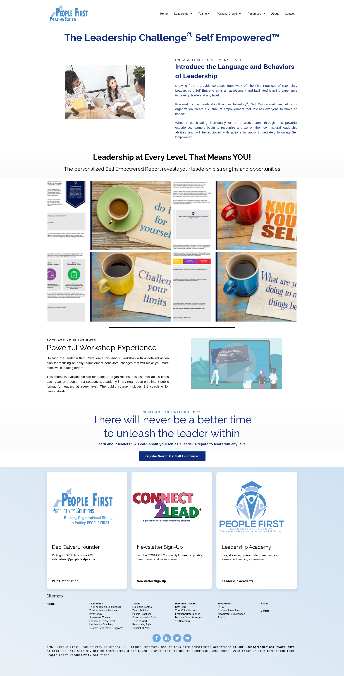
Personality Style (142, 624)
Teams (202, 13)
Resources (254, 13)
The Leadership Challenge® (105, 607)
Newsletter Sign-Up (151, 581)
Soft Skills (181, 607)
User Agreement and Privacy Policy (269, 647)
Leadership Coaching (101, 624)
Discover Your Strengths (189, 617)
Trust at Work (140, 621)
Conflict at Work (141, 628)
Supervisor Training (100, 617)
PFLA (221, 607)
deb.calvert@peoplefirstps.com (73, 559)
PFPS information (65, 581)
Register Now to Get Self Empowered (172, 456)
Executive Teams (142, 607)
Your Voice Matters (186, 610)
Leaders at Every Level (102, 621)
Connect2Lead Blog (229, 610)
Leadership (181, 13)
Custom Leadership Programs (106, 628)
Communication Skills (144, 617)
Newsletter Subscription (231, 613)
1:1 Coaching (182, 621)
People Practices (142, 613)
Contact (290, 13)
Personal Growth (227, 13)
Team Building (140, 610)
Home (164, 13)
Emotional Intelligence (187, 613)
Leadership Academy (237, 581)
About (275, 13)
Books (221, 617)
